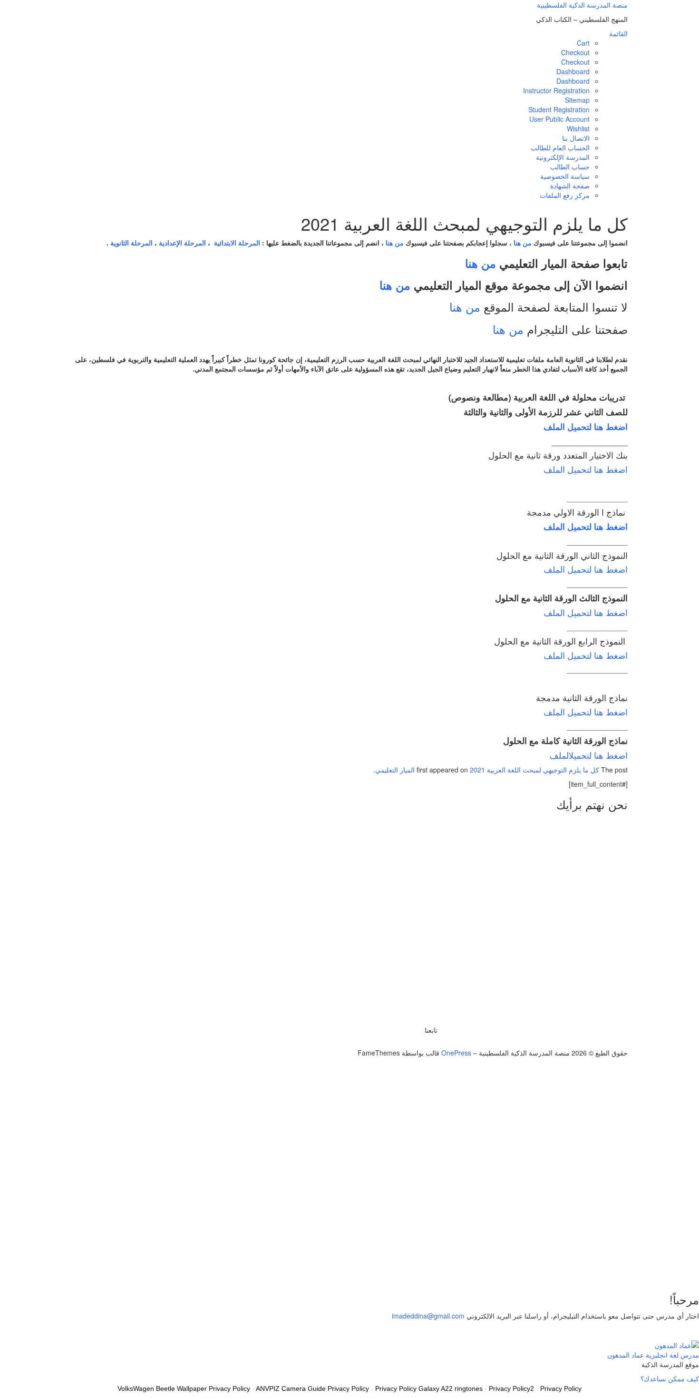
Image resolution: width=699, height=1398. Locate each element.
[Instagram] (419, 1043)
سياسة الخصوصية (565, 176)
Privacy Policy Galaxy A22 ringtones (429, 1388)
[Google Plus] (424, 1043)
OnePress (456, 1052)
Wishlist (578, 128)
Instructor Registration (556, 90)
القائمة (618, 33)
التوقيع (660, 1269)
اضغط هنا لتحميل (598, 755)
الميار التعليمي (395, 769)
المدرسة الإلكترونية (563, 157)
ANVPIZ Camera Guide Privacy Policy (312, 1388)
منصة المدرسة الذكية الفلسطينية (582, 5)
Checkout (575, 52)
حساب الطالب (570, 166)
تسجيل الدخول (630, 1269)
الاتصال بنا (576, 138)
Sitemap (577, 100)
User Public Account (559, 119)
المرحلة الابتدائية (237, 242)
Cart (583, 43)
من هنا (523, 242)
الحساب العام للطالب (560, 147)
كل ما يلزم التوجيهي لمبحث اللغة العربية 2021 (534, 769)
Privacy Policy (561, 1388)
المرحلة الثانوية (131, 242)
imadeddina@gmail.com (428, 1315)
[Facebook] (429, 1043)
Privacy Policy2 (511, 1388)
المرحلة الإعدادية (182, 242)
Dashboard (573, 71)
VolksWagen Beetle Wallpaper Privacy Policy (183, 1388)
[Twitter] (434, 1043)
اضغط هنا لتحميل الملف (586, 469)
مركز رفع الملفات (565, 195)
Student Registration (559, 109)
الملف (559, 755)
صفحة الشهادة (570, 185)
